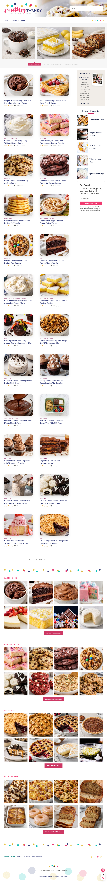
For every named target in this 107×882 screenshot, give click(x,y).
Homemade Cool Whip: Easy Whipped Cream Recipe (15, 141)
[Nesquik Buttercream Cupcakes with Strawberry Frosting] (18, 445)
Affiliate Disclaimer (53, 877)
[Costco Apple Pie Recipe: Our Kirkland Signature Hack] (41, 735)
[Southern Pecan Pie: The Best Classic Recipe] (91, 735)
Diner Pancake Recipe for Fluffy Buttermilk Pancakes (17, 221)
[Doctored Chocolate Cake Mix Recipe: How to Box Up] (54, 245)
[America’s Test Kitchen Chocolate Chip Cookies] (91, 694)
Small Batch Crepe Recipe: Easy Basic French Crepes (53, 101)
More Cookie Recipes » (53, 699)
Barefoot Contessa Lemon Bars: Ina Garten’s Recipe (54, 301)
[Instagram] (103, 20)
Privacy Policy (43, 877)
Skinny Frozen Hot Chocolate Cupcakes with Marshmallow (51, 381)
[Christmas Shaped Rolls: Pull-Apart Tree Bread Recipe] (66, 801)
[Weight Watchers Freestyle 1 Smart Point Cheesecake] (15, 628)
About (23, 20)
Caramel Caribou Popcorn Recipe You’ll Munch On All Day (53, 341)
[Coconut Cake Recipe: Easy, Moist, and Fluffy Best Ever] (91, 628)
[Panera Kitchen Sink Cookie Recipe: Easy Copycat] (18, 245)
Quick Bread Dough (96, 173)
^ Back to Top (9, 856)
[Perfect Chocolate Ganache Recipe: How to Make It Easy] (18, 405)
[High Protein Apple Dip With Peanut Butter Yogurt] (54, 205)
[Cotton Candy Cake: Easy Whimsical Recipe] (91, 603)
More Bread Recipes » (53, 831)
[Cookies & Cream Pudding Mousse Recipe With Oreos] (18, 365)
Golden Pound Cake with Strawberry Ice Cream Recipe (16, 541)
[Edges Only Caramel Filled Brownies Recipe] (54, 445)
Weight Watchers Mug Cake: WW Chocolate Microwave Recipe (17, 101)
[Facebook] (95, 20)
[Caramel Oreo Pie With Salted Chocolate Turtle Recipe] (15, 760)
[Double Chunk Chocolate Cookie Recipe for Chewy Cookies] (54, 165)
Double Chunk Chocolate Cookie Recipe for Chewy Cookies (53, 181)
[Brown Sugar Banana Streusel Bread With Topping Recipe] (91, 826)
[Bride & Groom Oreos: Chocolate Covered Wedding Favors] (54, 485)
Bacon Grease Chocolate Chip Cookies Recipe (16, 181)
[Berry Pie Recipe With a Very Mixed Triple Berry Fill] (66, 735)
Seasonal (15, 20)
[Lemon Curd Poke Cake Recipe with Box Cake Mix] (41, 628)
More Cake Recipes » (53, 633)
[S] (100, 8)
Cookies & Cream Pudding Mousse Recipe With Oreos (18, 381)
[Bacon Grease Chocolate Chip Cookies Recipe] (18, 165)
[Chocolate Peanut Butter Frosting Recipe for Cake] (66, 603)
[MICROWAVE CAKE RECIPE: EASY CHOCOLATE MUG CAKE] (18, 58)
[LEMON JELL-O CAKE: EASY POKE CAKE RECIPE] (53, 58)
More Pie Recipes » (53, 765)
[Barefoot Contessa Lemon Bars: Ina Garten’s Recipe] (54, 285)
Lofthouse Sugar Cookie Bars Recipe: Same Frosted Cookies (52, 141)
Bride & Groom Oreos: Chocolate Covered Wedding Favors (53, 501)
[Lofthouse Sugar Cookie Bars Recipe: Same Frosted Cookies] (54, 125)
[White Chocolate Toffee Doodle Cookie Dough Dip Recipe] (66, 694)
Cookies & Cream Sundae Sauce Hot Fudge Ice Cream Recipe (17, 501)
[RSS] (93, 20)
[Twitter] (98, 20)
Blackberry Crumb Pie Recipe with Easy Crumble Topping (54, 541)
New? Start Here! (71, 64)
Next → (42, 559)
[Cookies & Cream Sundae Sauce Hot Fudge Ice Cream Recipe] (18, 485)
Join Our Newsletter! (37, 856)
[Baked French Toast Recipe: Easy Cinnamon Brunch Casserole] (15, 826)
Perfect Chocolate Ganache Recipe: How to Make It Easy (18, 421)
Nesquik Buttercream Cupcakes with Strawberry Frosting (17, 461)
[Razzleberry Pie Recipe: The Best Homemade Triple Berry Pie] (41, 760)
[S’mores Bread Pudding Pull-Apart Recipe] (15, 801)
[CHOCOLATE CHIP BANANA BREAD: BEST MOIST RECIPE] (88, 58)
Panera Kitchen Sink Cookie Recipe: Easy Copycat (15, 261)
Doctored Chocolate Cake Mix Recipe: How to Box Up (52, 261)
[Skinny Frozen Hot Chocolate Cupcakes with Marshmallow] (54, 365)
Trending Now (34, 64)
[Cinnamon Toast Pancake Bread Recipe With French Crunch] (66, 826)
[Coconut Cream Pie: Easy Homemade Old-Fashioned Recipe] (66, 760)
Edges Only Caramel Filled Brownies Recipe (51, 461)
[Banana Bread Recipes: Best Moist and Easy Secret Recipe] (91, 801)
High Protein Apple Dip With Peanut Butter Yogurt (51, 221)
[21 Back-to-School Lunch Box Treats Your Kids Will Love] (54, 405)
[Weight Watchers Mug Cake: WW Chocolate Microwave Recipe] (18, 85)
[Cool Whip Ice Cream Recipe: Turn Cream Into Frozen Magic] (18, 285)
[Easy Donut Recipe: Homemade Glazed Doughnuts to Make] (41, 826)
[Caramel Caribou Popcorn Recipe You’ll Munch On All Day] (54, 325)
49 (35, 559)
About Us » (85, 103)
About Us (19, 856)
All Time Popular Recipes (52, 64)
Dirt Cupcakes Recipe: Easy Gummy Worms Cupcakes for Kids (18, 341)
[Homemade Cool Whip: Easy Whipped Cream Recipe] (18, 125)
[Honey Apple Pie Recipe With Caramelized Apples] (91, 760)
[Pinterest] (101, 20)
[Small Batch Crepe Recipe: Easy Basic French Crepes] (54, 85)
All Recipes (27, 856)
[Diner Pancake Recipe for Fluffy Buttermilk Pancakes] (18, 205)
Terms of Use (64, 877)
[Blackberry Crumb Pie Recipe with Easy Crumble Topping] (54, 525)
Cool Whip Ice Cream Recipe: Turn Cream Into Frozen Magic (18, 301)
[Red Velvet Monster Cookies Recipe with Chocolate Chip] (41, 694)
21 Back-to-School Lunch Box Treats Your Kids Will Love (51, 421)
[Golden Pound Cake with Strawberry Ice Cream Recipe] (18, 525)
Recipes (7, 20)
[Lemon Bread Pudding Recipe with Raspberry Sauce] (41, 801)
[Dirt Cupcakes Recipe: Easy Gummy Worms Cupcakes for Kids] (18, 325)
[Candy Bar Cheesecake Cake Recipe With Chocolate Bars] (66, 628)
